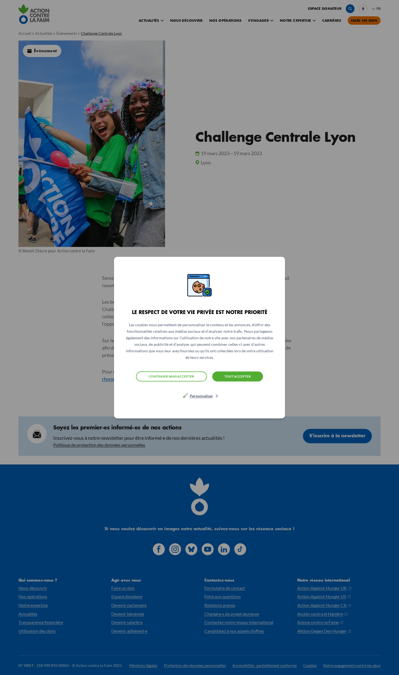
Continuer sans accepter (171, 376)
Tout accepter (237, 376)
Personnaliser (201, 395)
